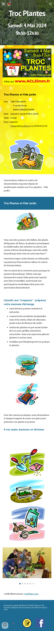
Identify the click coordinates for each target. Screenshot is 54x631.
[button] (3, 4)
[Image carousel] (27, 565)
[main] (27, 13)
